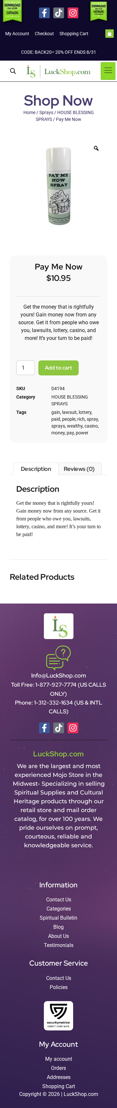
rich (81, 419)
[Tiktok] (58, 12)
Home (29, 112)
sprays (58, 426)
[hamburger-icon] (108, 71)
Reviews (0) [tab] (79, 469)
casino (91, 426)
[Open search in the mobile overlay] (13, 71)
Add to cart (58, 367)
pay (70, 432)
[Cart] (109, 33)
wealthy (75, 426)
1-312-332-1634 (54, 702)
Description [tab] (36, 469)
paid (55, 419)
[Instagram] (73, 12)
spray (92, 419)
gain (55, 412)
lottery (85, 412)
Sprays (46, 112)
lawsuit (69, 412)
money (58, 432)
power (82, 432)
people (68, 419)
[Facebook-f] (44, 12)
